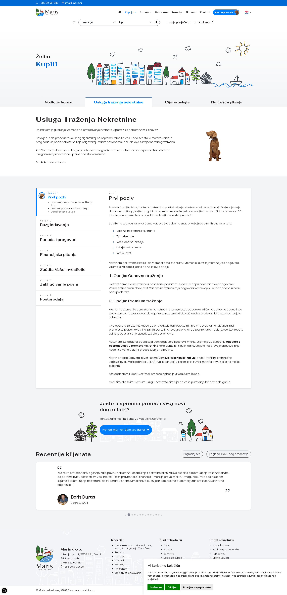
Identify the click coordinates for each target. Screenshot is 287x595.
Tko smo (191, 12)
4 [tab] (135, 534)
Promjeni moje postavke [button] (197, 587)
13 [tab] (158, 534)
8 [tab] (145, 534)
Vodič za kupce (59, 102)
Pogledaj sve (192, 454)
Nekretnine (161, 12)
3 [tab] (131, 534)
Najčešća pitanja (226, 102)
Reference (121, 588)
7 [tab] (143, 534)
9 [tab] (148, 534)
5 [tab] (137, 534)
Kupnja (129, 12)
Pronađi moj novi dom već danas (124, 430)
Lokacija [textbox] (87, 22)
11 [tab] (153, 534)
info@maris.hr (73, 3)
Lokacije (177, 12)
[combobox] (98, 22)
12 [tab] (156, 534)
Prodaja (144, 12)
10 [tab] (150, 534)
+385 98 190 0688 (73, 586)
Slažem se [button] (156, 587)
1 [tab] (125, 534)
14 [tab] (161, 534)
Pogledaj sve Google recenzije (228, 454)
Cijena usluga (177, 102)
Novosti (119, 580)
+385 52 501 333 (48, 3)
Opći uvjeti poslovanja (128, 593)
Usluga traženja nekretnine (118, 102)
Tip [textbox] (121, 22)
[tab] (68, 202)
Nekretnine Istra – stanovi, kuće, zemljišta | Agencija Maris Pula (133, 567)
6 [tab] (140, 534)
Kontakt (205, 12)
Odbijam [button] (172, 587)
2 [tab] (128, 534)
